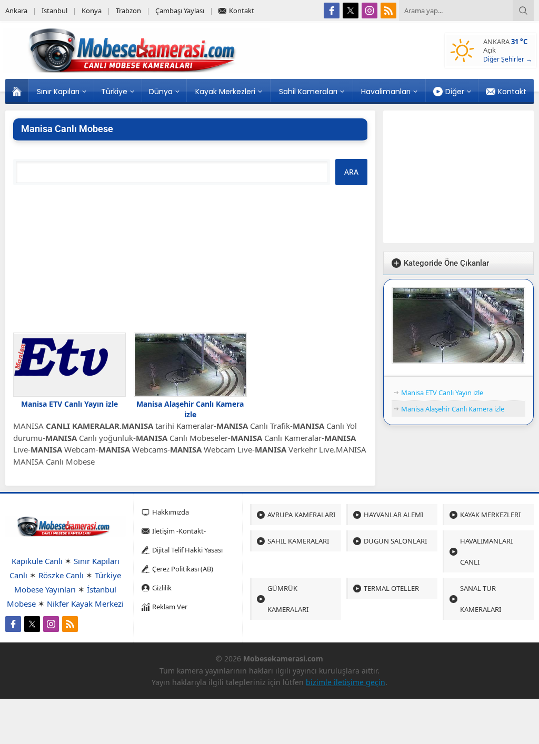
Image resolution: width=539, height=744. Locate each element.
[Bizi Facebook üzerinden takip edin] (332, 10)
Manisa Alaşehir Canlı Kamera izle (190, 409)
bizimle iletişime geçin (345, 682)
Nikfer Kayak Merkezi (85, 603)
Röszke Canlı (61, 575)
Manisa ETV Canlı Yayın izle (69, 404)
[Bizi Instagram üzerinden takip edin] (369, 10)
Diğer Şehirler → (507, 59)
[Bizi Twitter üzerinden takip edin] (350, 10)
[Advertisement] (190, 259)
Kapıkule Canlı (37, 561)
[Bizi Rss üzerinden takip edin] (388, 10)
